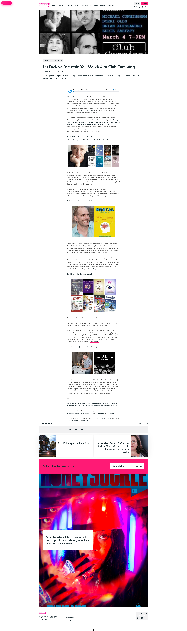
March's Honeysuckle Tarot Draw (74, 443)
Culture (46, 60)
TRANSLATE (7, 3)
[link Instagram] (139, 7)
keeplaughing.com (95, 269)
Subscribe (138, 466)
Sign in (137, 3)
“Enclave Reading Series (74, 97)
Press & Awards (70, 617)
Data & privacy (70, 620)
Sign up (145, 3)
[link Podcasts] (134, 7)
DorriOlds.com (94, 341)
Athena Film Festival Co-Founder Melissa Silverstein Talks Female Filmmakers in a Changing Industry (113, 447)
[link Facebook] (142, 7)
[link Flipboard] (146, 614)
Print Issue (69, 5)
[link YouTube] (136, 7)
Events (76, 5)
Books (51, 60)
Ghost (51, 626)
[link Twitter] (145, 7)
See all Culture (142, 423)
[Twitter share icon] (70, 430)
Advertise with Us (86, 5)
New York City (58, 60)
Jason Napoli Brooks (86, 110)
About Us (111, 5)
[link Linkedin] (142, 618)
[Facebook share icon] (76, 430)
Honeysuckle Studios (99, 5)
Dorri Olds (53, 71)
